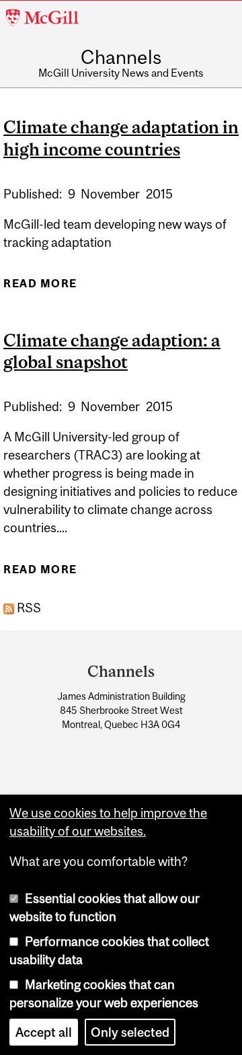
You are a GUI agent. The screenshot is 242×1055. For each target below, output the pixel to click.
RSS (27, 607)
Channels (121, 58)
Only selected (130, 1032)
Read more (40, 287)
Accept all (43, 1032)
